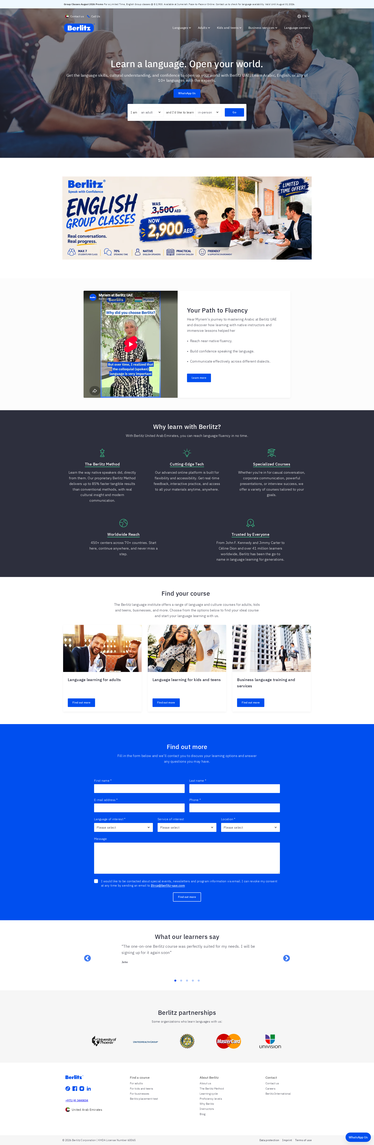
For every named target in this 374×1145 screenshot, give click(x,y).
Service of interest (171, 819)
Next (285, 957)
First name (103, 780)
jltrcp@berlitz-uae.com (168, 885)
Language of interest (109, 819)
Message (100, 839)
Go (234, 112)
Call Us (95, 16)
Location (228, 819)
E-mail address (106, 800)
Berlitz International (278, 1093)
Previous (85, 957)
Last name (197, 780)
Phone (195, 800)
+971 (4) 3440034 (76, 1100)
